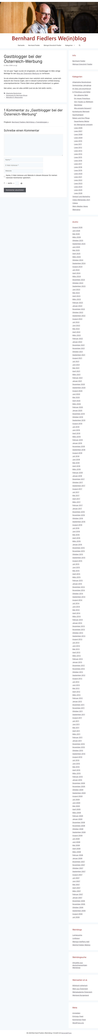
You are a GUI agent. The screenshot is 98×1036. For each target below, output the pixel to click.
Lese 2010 (78, 141)
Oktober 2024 (77, 260)
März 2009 (76, 813)
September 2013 (78, 636)
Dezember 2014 (78, 587)
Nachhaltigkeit (77, 115)
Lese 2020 (78, 174)
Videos (75, 203)
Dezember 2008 (78, 822)
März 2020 (76, 404)
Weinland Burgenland (80, 995)
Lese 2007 (78, 131)
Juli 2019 (75, 427)
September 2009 (79, 793)
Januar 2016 (77, 545)
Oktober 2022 (77, 312)
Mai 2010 (76, 767)
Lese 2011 (78, 144)
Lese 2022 (78, 180)
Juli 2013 (75, 643)
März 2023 (76, 299)
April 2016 (76, 538)
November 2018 (78, 446)
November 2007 (78, 865)
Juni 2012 (76, 685)
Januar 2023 (77, 306)
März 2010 (76, 773)
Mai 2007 (76, 885)
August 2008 (77, 835)
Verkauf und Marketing (81, 197)
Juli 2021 (75, 361)
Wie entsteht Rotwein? (82, 108)
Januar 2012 (77, 701)
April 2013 (76, 652)
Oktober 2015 (77, 554)
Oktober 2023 (77, 283)
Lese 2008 (78, 134)
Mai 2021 (75, 368)
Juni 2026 (76, 231)
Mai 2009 (76, 806)
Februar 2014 (77, 620)
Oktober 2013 (77, 633)
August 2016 (77, 525)
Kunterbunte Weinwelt (80, 112)
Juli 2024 (76, 270)
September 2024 (78, 263)
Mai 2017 (75, 495)
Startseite (21, 45)
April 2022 (76, 332)
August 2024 (77, 267)
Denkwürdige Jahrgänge (81, 85)
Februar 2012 (77, 698)
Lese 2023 (78, 183)
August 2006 (77, 914)
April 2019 (76, 433)
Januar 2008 (77, 858)
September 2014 (78, 597)
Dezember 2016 (78, 512)
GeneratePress (66, 1033)
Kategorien (69, 45)
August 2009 (77, 796)
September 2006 (79, 911)
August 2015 (77, 561)
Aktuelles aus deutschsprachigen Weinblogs (79, 965)
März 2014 (76, 616)
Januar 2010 (77, 780)
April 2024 (76, 273)
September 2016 (78, 522)
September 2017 (78, 486)
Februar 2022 (77, 339)
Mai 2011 (75, 728)
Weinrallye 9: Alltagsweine (14, 97)
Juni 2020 (76, 394)
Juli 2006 (76, 917)
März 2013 (76, 656)
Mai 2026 (76, 234)
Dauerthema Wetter (81, 121)
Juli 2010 (75, 760)
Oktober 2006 (77, 907)
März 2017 (76, 502)
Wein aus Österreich (80, 989)
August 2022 (77, 319)
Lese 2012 (78, 147)
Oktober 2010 (77, 750)
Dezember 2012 (78, 665)
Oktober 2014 (77, 594)
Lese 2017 (78, 164)
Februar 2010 (77, 777)
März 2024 (76, 276)
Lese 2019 (78, 170)
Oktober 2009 (77, 790)
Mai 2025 (76, 250)
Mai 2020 (76, 397)
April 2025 (76, 254)
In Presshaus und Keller (81, 92)
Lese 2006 (78, 128)
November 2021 (78, 348)
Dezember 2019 (78, 414)
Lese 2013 (78, 151)
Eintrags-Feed (77, 1016)
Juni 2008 (76, 842)
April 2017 (76, 499)
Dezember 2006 (78, 901)
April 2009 (76, 809)
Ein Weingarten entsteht (83, 125)
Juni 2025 (76, 247)
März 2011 (76, 734)
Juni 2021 (76, 365)
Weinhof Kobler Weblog (81, 945)
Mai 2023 (76, 293)
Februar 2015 (77, 580)
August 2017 (77, 489)
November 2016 (78, 515)
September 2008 (78, 832)
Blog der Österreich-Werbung (28, 73)
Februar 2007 (77, 894)
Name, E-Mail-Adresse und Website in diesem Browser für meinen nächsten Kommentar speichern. (31, 176)
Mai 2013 (76, 649)
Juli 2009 (76, 800)
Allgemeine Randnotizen (13, 93)
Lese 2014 (78, 154)
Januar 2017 (77, 509)
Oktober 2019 (77, 417)
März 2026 (76, 237)
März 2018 (76, 469)
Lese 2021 (78, 177)
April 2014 (76, 613)
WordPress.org (78, 1023)
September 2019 (78, 420)
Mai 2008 (76, 845)
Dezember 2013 (78, 626)
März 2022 (76, 335)
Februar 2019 (77, 440)
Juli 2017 (75, 492)
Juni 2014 (76, 607)
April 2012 (76, 692)
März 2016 (76, 541)
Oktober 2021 (77, 352)
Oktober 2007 (77, 868)
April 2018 (76, 466)
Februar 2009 (77, 816)
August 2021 (77, 358)
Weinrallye (76, 210)
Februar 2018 (77, 473)
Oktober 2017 (77, 482)
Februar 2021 (77, 378)
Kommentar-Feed (79, 1020)
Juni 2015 (76, 567)
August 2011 (77, 718)
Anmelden (76, 1013)
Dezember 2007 (78, 862)
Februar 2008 (77, 855)
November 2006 (78, 904)
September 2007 (78, 871)
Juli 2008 (76, 839)
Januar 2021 (77, 381)
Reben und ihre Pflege (81, 118)
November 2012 (78, 669)
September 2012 (78, 675)
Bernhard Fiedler (34, 45)
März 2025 (76, 257)
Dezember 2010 (78, 744)
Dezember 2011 (78, 705)
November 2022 (78, 309)
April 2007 (76, 888)
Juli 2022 (75, 322)
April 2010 (76, 770)
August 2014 (77, 600)
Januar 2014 (77, 623)
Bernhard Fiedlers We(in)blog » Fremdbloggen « (30, 122)
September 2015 (78, 558)
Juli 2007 (76, 878)
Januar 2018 (77, 476)
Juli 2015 (75, 564)
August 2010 (77, 757)
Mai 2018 (75, 463)
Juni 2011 (76, 724)
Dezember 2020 (78, 384)
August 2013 (77, 639)
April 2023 (76, 296)
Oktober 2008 (77, 829)
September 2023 (78, 286)
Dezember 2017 (78, 479)
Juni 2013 (76, 646)
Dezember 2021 (78, 345)
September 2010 (78, 754)
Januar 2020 (77, 410)
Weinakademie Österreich (82, 992)
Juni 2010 (76, 764)
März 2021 (76, 374)
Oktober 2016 (77, 518)
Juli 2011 (75, 721)
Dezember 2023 (78, 280)
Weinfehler (78, 105)
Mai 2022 (76, 329)
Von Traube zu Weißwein (83, 102)
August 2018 (77, 453)
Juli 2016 (75, 528)
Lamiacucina (77, 935)
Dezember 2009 (78, 783)
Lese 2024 (78, 187)
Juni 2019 (76, 430)
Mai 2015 (75, 571)
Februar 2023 (77, 303)
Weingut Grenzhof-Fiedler (52, 45)
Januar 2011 (77, 741)
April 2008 (76, 849)
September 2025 (78, 244)
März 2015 (76, 577)
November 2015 (78, 551)
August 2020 (77, 391)
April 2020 (76, 401)
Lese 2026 (78, 193)
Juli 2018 (75, 456)
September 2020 (78, 388)
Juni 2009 (76, 803)
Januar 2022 (77, 342)
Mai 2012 (75, 688)
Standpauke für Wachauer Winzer (16, 95)
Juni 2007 (76, 881)
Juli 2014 (75, 603)
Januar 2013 (77, 662)
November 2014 (78, 590)
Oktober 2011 (77, 711)
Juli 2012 (75, 682)
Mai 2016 (76, 535)
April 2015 (76, 574)
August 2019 (77, 424)
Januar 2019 (77, 443)
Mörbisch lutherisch (79, 985)
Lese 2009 (78, 138)
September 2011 (78, 715)
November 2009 (78, 786)
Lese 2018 (78, 167)
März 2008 (76, 852)
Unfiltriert (76, 938)
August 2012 (77, 679)
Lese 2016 (78, 161)
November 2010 (78, 747)
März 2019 (76, 437)
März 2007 (76, 891)
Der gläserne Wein (81, 95)
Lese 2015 (78, 157)
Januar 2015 (77, 584)
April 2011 (76, 731)
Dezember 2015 (78, 548)
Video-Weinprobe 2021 (81, 200)
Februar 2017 (77, 505)
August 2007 (77, 875)
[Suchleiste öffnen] (79, 45)
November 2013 (78, 630)
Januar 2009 (77, 819)
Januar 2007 (77, 898)
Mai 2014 (76, 610)
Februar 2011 (77, 737)
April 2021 (76, 371)
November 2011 (78, 708)
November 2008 (78, 826)
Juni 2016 (76, 531)
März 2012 (76, 695)
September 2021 (78, 355)
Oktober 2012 (77, 672)
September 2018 (78, 450)
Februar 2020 (77, 407)
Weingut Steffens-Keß (80, 942)
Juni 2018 (76, 459)
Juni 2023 (76, 289)
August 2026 (77, 227)
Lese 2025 (78, 190)
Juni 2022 (76, 325)
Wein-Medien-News (80, 206)
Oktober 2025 (77, 240)
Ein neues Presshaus (82, 98)
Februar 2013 (77, 659)
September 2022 (78, 316)
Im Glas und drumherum (81, 89)
